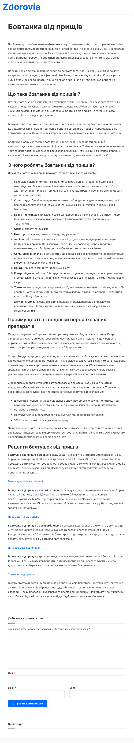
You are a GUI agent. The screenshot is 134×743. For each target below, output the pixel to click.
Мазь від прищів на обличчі (25, 481)
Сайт (72, 687)
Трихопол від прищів (21, 574)
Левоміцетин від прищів (23, 516)
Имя (11, 672)
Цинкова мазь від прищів (24, 547)
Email (12, 687)
